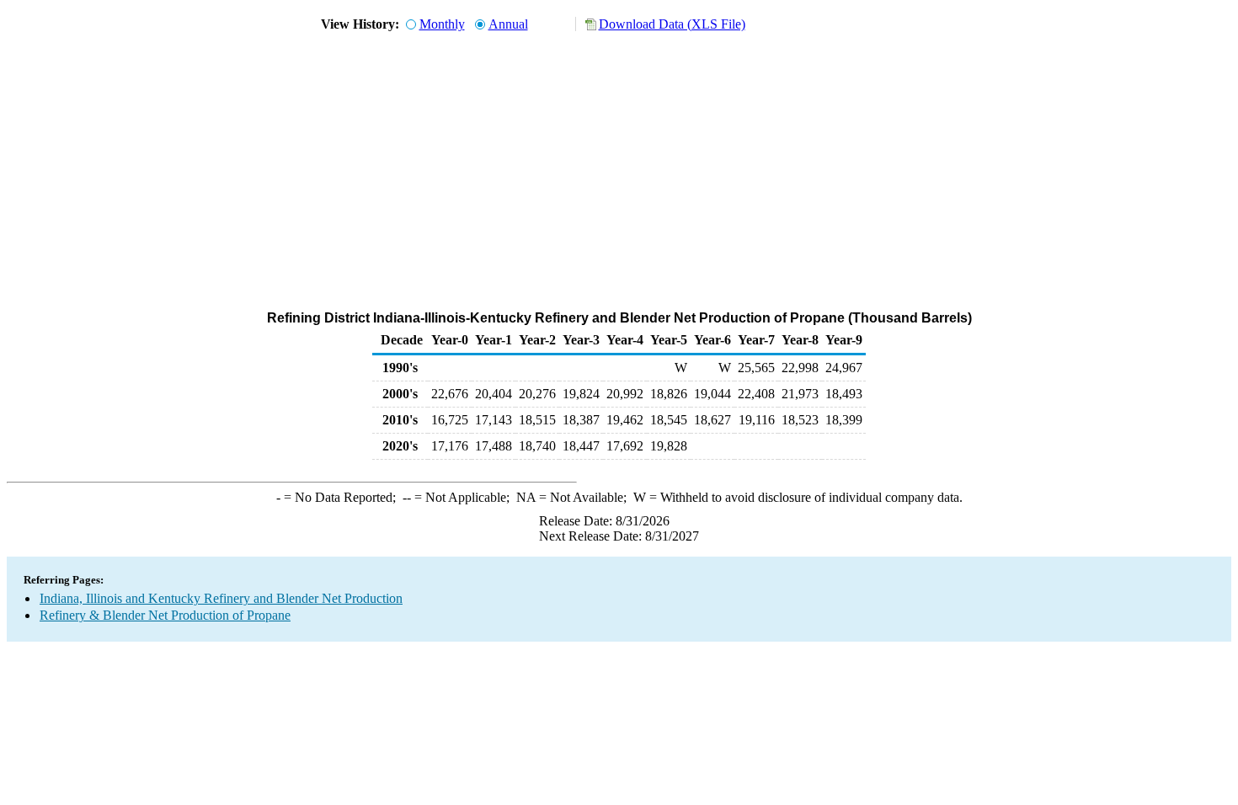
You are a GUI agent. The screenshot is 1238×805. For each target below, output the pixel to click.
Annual (508, 24)
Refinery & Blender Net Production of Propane (165, 615)
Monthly (442, 24)
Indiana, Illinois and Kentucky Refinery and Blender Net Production (221, 598)
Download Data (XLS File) (672, 24)
